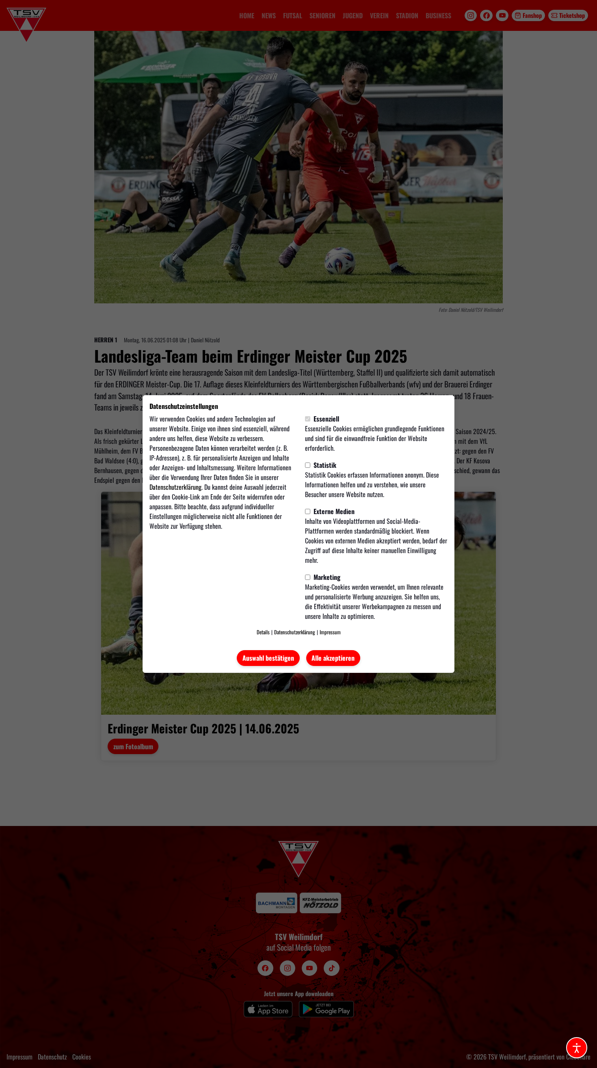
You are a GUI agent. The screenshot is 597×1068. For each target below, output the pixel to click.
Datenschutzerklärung (175, 487)
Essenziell (325, 419)
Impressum (330, 632)
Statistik (324, 465)
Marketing (326, 577)
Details (263, 632)
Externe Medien (333, 511)
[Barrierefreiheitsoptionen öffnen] (576, 1047)
